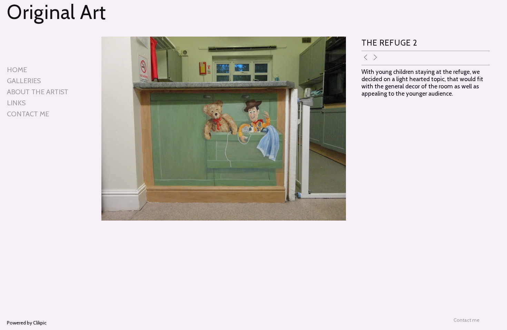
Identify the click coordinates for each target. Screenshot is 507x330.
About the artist (37, 92)
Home (17, 70)
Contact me (28, 114)
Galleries (24, 81)
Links (16, 103)
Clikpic (40, 323)
